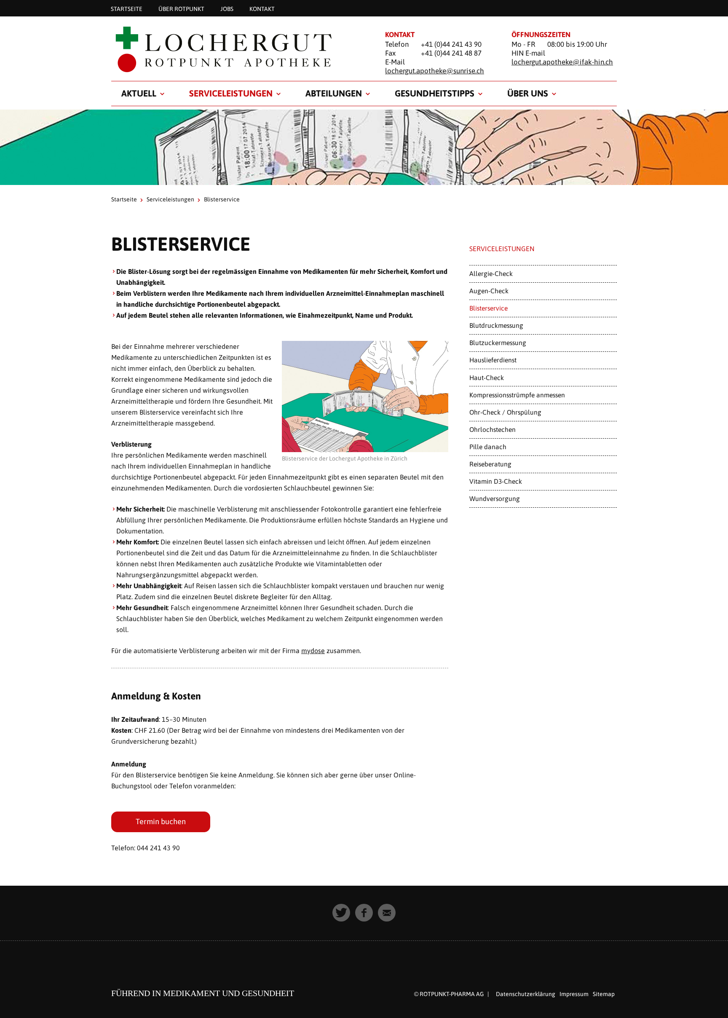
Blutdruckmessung (496, 325)
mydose (313, 650)
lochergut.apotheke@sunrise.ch (434, 71)
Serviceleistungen (231, 93)
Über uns (527, 93)
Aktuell (138, 93)
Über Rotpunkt (181, 8)
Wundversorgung (494, 498)
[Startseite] (237, 49)
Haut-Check (486, 377)
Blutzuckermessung (497, 342)
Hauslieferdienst (493, 360)
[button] (341, 913)
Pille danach (487, 446)
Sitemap (604, 994)
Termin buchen (161, 821)
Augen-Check (489, 291)
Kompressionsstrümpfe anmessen (517, 395)
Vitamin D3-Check (495, 481)
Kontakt (262, 8)
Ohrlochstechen (492, 429)
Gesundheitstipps (434, 93)
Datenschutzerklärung (525, 994)
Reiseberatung (490, 464)
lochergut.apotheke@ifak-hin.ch (562, 62)
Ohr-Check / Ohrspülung (505, 412)
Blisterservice (488, 308)
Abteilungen (333, 93)
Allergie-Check (491, 273)
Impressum (574, 994)
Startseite (126, 8)
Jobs (226, 8)
